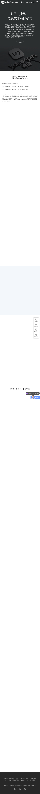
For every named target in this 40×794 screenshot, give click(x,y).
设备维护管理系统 (9, 778)
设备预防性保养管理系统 (28, 780)
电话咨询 (36, 321)
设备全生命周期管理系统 (12, 780)
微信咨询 (36, 337)
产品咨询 (20, 42)
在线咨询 (36, 326)
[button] (2, 475)
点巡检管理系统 (20, 778)
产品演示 (6, 361)
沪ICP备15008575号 (32, 785)
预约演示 (36, 331)
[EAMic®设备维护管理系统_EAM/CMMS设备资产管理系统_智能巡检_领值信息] (9, 2)
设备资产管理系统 (31, 778)
